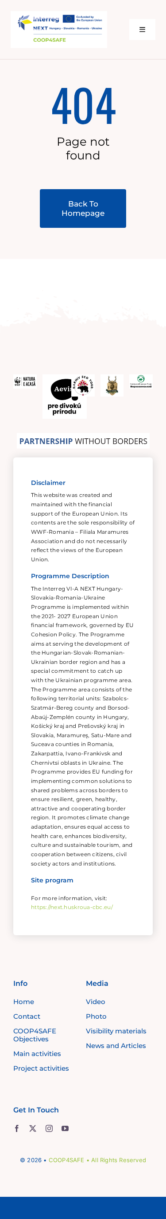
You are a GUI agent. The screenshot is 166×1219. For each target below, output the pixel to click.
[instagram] (49, 1128)
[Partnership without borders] (83, 437)
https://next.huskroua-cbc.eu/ (72, 907)
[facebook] (16, 1128)
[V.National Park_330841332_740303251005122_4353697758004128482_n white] (141, 378)
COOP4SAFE (67, 1159)
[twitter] (32, 1128)
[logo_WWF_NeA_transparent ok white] (25, 378)
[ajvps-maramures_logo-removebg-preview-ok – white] (112, 378)
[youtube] (65, 1128)
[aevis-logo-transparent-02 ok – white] (64, 378)
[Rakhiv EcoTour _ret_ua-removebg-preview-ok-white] (83, 378)
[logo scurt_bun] (59, 15)
